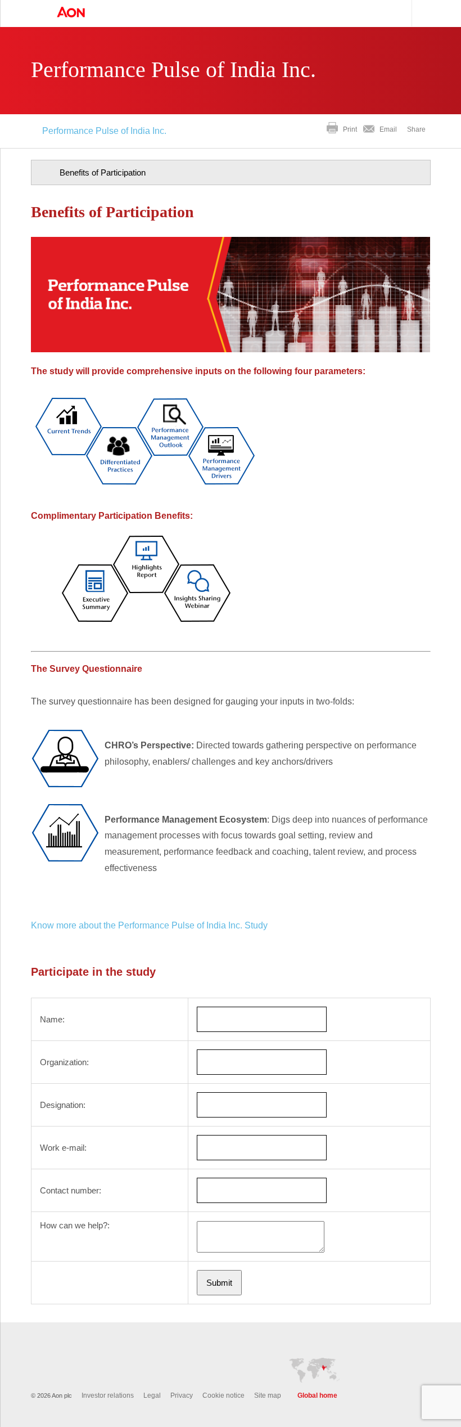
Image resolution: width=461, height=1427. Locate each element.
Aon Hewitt (82, 13)
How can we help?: (75, 1225)
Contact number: (70, 1190)
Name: (52, 1019)
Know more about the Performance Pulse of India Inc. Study (149, 925)
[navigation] (231, 172)
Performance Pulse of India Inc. (104, 131)
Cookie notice (223, 1395)
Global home (317, 1395)
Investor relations (108, 1395)
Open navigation (34, 13)
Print (350, 129)
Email (388, 129)
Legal (152, 1395)
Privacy (181, 1395)
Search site (422, 13)
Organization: (64, 1062)
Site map (267, 1395)
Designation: (62, 1105)
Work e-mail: (63, 1147)
